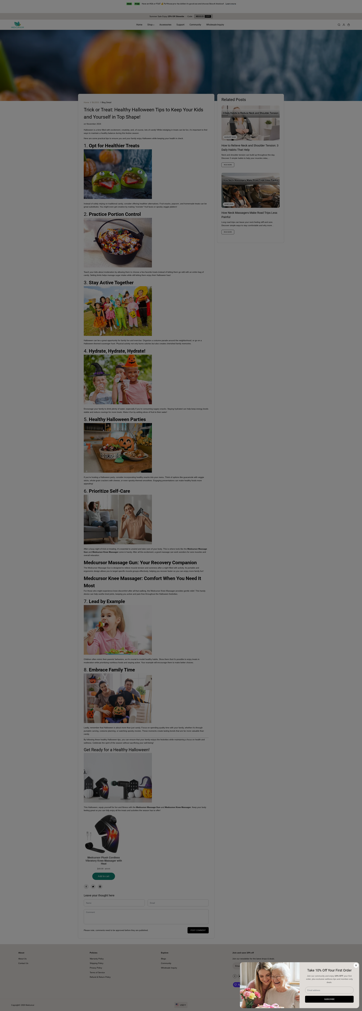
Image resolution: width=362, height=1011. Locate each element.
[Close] (356, 965)
